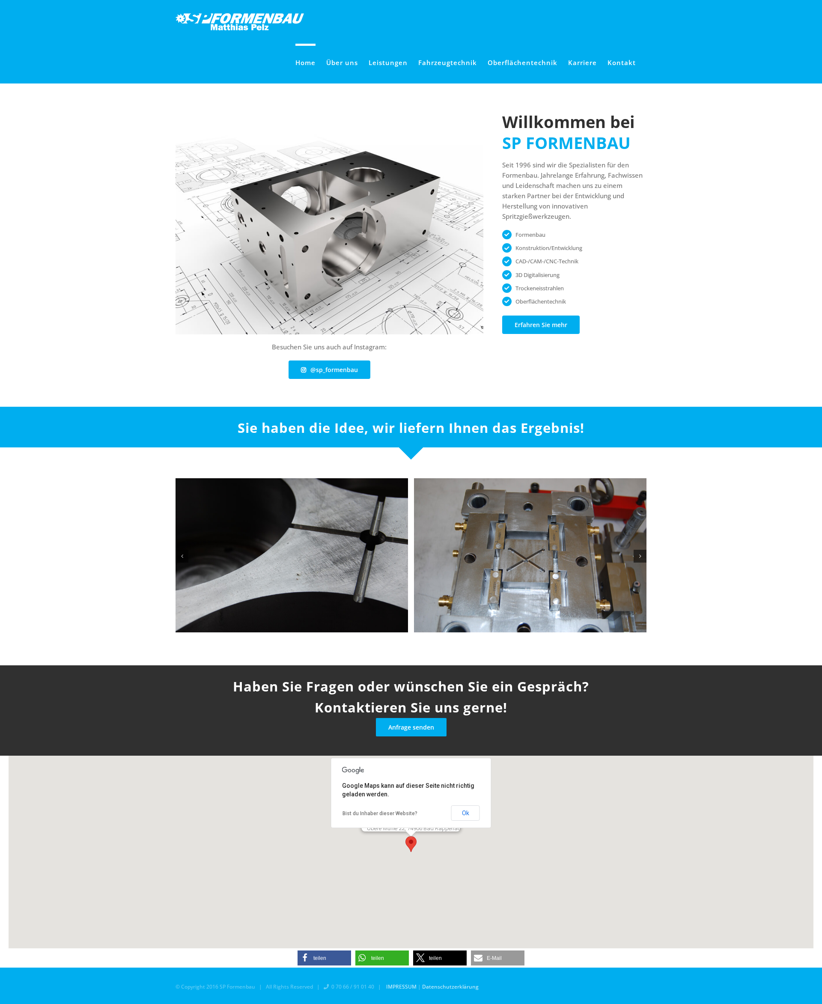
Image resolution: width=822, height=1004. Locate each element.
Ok (465, 813)
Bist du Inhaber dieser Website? (379, 813)
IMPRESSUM (401, 986)
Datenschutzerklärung (450, 986)
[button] (182, 556)
